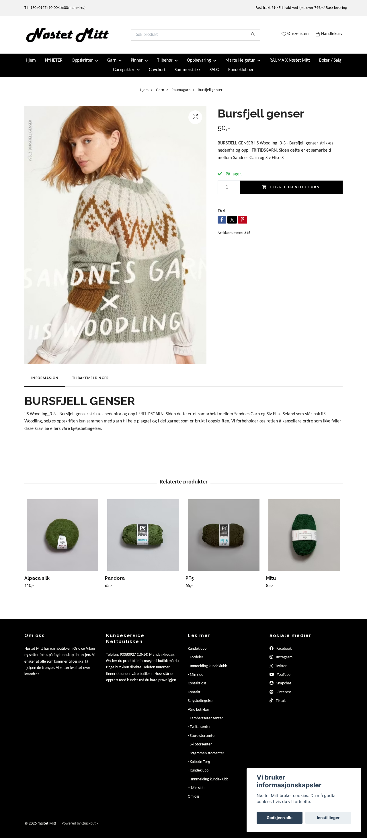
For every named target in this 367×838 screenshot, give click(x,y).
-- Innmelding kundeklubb (208, 784)
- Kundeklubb (198, 775)
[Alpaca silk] (62, 539)
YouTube (283, 680)
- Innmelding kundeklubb (207, 671)
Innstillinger (328, 817)
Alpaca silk (37, 583)
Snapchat (283, 688)
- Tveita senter (199, 732)
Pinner (137, 65)
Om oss (193, 801)
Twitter (280, 671)
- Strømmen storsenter (206, 758)
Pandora (115, 583)
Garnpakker (123, 74)
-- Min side (196, 793)
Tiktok (280, 706)
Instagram (283, 662)
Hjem (31, 65)
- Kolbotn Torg (199, 767)
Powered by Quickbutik (80, 828)
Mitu (271, 583)
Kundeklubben (241, 74)
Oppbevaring (199, 65)
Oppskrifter (82, 65)
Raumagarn (180, 95)
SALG (214, 74)
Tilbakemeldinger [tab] (90, 383)
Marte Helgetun (240, 65)
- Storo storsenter (202, 740)
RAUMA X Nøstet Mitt (290, 65)
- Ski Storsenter (200, 749)
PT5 (190, 583)
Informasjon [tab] (44, 383)
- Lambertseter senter (205, 723)
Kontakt (194, 697)
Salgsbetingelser (201, 706)
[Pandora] (143, 539)
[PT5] (224, 539)
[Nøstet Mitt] (104, 37)
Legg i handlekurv (295, 192)
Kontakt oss (197, 688)
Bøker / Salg (330, 65)
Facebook (284, 653)
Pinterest (283, 697)
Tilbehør (165, 65)
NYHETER (54, 65)
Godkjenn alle (279, 817)
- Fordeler (195, 662)
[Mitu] (304, 539)
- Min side (195, 680)
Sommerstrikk (187, 74)
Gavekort (157, 74)
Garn (111, 65)
